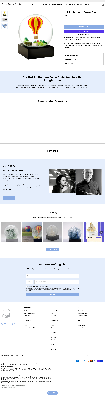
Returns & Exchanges (83, 327)
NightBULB (53, 332)
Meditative (53, 327)
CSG (39, 4)
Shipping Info (81, 325)
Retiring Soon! (54, 347)
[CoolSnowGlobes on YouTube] (7, 324)
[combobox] (29, 282)
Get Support (69, 63)
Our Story (26, 311)
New (52, 313)
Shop (34, 4)
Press (25, 325)
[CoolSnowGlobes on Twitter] (10, 324)
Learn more (8, 198)
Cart (102, 1)
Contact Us (81, 311)
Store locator (82, 1)
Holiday (53, 325)
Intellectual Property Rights (30, 327)
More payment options (83, 34)
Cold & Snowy (54, 320)
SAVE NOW (51, 393)
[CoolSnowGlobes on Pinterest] (12, 324)
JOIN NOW (52, 294)
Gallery (87, 4)
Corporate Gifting (82, 315)
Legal (87, 355)
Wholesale (90, 1)
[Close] (56, 393)
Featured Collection (56, 323)
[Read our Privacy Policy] (78, 289)
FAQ (79, 320)
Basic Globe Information (84, 323)
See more (52, 249)
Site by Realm (3, 390)
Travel (52, 344)
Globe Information (71, 55)
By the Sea (53, 315)
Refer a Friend (57, 4)
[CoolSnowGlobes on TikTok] (15, 324)
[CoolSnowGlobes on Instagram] (2, 324)
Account (97, 1)
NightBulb (46, 4)
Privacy (92, 355)
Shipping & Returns (71, 59)
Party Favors (54, 335)
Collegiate (80, 318)
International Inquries (83, 313)
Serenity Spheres (55, 339)
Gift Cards (53, 349)
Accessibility (99, 355)
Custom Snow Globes (29, 313)
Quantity (66, 18)
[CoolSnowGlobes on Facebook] (5, 324)
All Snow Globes (55, 311)
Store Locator (27, 315)
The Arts (53, 342)
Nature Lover (54, 330)
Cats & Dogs (54, 318)
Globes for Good (28, 320)
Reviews (80, 4)
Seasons (53, 337)
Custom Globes (69, 4)
